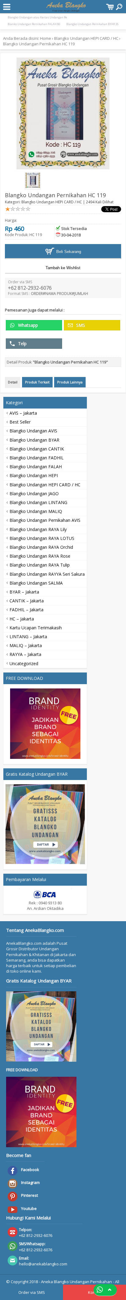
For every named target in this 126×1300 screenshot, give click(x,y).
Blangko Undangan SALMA (36, 583)
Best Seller (20, 422)
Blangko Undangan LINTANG (38, 502)
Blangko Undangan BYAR (34, 440)
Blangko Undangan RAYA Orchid (41, 547)
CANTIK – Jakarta (26, 601)
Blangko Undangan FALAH (35, 466)
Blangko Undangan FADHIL (36, 458)
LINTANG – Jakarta (28, 636)
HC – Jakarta (21, 619)
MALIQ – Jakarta (25, 645)
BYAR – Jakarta (24, 592)
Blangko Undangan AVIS (33, 431)
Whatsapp (27, 325)
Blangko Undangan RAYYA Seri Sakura (47, 574)
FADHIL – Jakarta (26, 609)
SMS (80, 325)
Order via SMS (31, 1292)
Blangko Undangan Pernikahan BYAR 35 (92, 24)
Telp (22, 343)
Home (45, 38)
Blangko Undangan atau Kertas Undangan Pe (37, 17)
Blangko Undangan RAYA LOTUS (41, 538)
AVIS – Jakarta (23, 413)
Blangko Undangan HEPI (33, 475)
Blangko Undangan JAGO (34, 493)
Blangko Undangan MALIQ (35, 511)
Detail (12, 382)
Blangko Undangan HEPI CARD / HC (86, 38)
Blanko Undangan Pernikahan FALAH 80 (34, 24)
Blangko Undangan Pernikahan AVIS (44, 520)
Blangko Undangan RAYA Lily (38, 529)
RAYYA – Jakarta (25, 654)
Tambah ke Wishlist (63, 268)
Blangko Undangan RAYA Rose (39, 556)
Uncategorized (23, 663)
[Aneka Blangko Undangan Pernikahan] (66, 8)
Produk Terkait (37, 382)
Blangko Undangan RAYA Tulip (39, 565)
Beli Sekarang (68, 251)
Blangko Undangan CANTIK (36, 449)
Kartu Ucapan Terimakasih (35, 628)
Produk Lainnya (70, 382)
